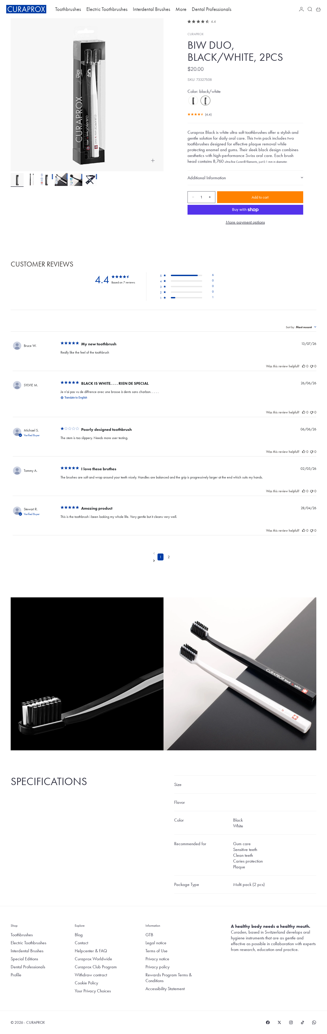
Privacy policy (157, 967)
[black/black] (193, 100)
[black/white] (205, 100)
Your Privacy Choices (93, 991)
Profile (16, 975)
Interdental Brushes (151, 9)
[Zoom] (152, 160)
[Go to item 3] (46, 179)
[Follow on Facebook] (268, 1022)
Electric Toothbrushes (106, 9)
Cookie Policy (86, 983)
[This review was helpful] (303, 366)
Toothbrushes (68, 9)
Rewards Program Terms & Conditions (168, 977)
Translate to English (76, 397)
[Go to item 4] (61, 179)
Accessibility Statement (165, 988)
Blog (79, 935)
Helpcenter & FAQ (91, 951)
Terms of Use (156, 951)
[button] (187, 276)
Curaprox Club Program (96, 967)
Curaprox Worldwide (93, 959)
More (181, 9)
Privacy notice (157, 959)
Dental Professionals (211, 9)
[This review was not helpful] (311, 366)
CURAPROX (196, 34)
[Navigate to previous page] (164, 553)
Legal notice (155, 943)
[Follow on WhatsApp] (314, 1022)
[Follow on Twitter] (279, 1022)
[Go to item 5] (75, 179)
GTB (149, 935)
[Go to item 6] (90, 179)
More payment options (245, 222)
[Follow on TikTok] (302, 1022)
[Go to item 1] (17, 179)
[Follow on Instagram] (291, 1022)
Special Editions (24, 959)
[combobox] (301, 327)
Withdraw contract (91, 975)
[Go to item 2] (31, 179)
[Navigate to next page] (164, 561)
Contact (81, 943)
